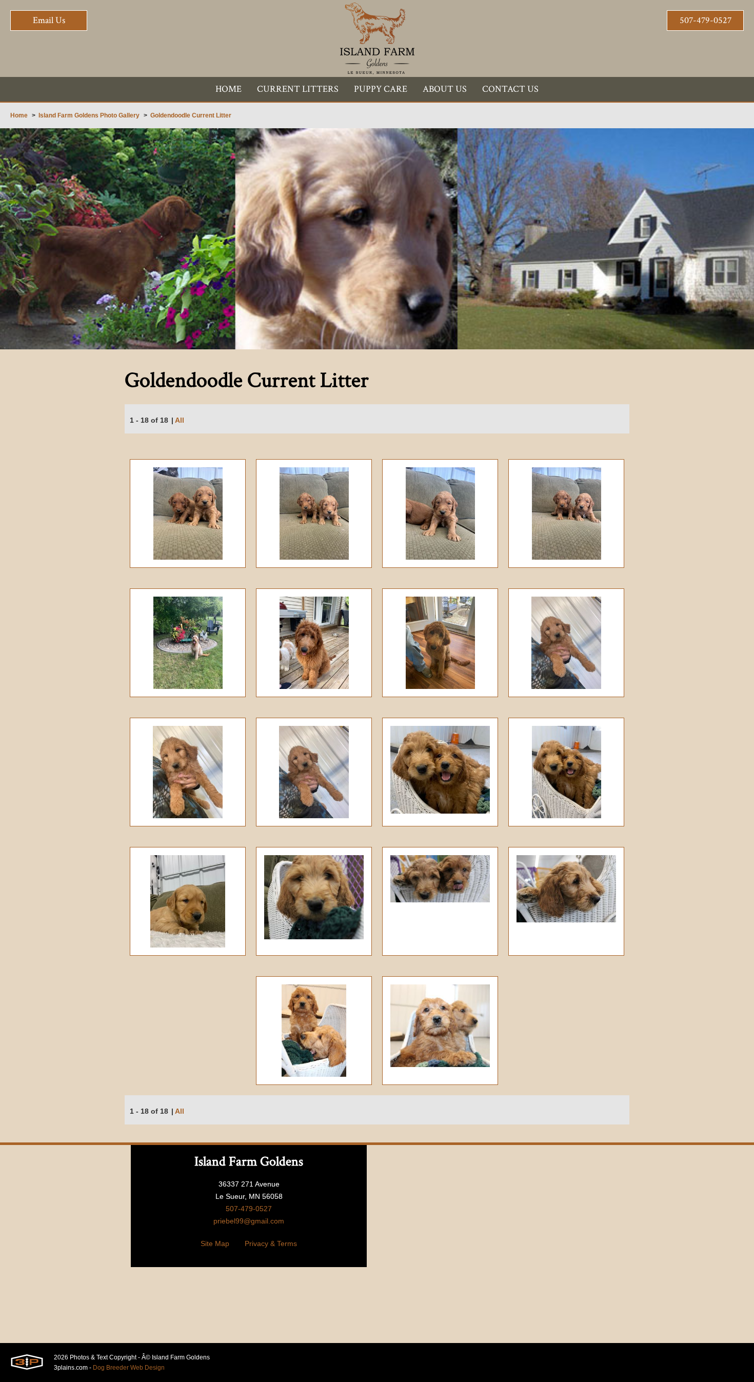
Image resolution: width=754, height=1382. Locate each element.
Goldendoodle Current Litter (190, 115)
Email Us (49, 20)
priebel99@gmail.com (248, 1221)
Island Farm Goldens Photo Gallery (89, 115)
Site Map (215, 1243)
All (179, 420)
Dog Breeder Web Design (129, 1367)
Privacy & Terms (271, 1243)
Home (19, 115)
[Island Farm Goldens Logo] (377, 38)
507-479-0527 (705, 20)
